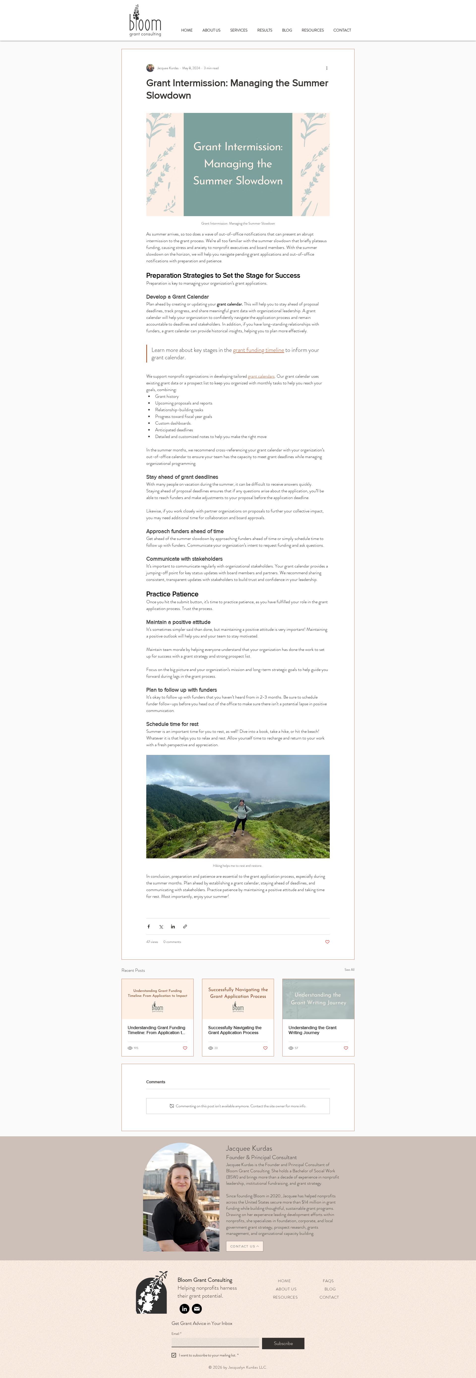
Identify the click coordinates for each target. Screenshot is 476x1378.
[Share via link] (185, 926)
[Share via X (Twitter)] (160, 926)
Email (176, 1334)
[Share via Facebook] (148, 926)
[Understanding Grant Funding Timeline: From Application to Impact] (157, 999)
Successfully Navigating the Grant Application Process (235, 1030)
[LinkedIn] (184, 1309)
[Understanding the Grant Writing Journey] (318, 999)
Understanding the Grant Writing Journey (312, 1030)
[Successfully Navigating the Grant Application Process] (238, 999)
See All (350, 969)
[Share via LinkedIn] (173, 926)
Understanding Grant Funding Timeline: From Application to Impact (156, 1030)
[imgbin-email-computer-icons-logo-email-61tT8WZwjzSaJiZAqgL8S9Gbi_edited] (197, 1309)
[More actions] (327, 68)
